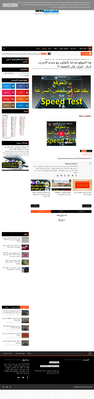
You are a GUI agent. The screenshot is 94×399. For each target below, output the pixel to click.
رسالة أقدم (35, 206)
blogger (40, 211)
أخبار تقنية (73, 48)
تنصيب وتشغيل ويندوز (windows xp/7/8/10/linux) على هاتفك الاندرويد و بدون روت (11, 254)
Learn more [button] (53, 7)
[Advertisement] (47, 31)
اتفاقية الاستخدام (20, 353)
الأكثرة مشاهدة (15, 307)
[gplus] (19, 377)
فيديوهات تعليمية (63, 48)
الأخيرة (24, 307)
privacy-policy (8, 353)
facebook (81, 211)
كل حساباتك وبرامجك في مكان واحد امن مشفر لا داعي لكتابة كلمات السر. (27, 54)
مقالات (55, 48)
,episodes (87, 70)
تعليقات (6, 307)
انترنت (37, 48)
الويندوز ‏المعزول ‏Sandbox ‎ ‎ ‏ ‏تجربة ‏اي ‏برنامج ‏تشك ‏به (63, 193)
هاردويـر (44, 48)
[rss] (3, 387)
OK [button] (10, 5)
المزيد (27, 374)
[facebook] (27, 377)
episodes (51, 53)
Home (89, 59)
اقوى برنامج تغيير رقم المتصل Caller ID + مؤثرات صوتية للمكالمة (12, 262)
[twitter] (23, 377)
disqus (61, 211)
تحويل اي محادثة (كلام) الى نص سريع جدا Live (83, 193)
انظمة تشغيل (82, 48)
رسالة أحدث (87, 206)
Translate (26, 75)
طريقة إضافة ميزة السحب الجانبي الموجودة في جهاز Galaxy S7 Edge (11, 239)
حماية (49, 48)
